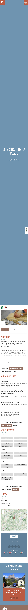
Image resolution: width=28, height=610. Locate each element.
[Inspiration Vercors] (26, 230)
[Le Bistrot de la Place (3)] (14, 317)
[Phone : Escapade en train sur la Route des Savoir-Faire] (11, 598)
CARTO (25, 530)
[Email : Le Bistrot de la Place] (12, 546)
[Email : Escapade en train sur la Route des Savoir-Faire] (14, 598)
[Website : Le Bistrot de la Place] (15, 546)
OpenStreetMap (16, 530)
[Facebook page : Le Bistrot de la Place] (18, 546)
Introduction (5, 368)
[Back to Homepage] (2, 2)
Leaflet (12, 530)
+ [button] (2, 511)
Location (15, 332)
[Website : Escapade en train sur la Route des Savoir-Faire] (17, 598)
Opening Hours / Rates (16, 329)
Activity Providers (6, 332)
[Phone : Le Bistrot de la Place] (9, 546)
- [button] (2, 513)
